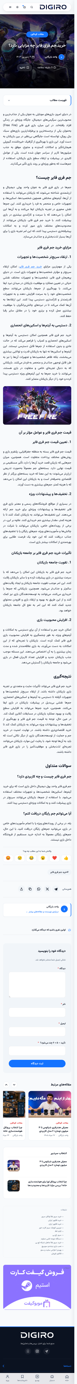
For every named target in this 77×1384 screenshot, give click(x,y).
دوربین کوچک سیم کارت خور (50, 1228)
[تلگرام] (46, 1351)
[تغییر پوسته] (17, 7)
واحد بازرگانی (51, 57)
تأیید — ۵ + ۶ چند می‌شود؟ (52, 1043)
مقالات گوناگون (37, 34)
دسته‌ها (67, 1366)
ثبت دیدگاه (37, 1063)
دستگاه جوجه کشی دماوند (51, 1239)
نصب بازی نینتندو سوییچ (51, 1246)
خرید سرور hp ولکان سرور (51, 1216)
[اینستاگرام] (37, 1351)
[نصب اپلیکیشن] (28, 1351)
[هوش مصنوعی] (24, 7)
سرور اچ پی (56, 1235)
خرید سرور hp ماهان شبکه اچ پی (48, 1242)
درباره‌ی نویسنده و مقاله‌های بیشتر (42, 912)
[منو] (10, 7)
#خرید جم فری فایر (59, 872)
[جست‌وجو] (32, 7)
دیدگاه (62, 968)
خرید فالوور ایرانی (54, 1220)
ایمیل (62, 1023)
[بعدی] (6, 1085)
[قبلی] (14, 1085)
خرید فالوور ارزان (55, 1224)
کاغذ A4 (58, 1231)
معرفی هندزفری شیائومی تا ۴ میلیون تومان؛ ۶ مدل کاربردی (53, 1163)
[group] (37, 1116)
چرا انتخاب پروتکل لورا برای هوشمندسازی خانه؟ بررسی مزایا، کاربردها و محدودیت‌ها (47, 1183)
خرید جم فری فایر (30, 266)
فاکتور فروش (56, 1253)
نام (63, 1004)
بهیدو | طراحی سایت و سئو (51, 1250)
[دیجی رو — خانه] (53, 7)
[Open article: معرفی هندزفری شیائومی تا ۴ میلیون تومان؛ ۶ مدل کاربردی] (14, 1165)
